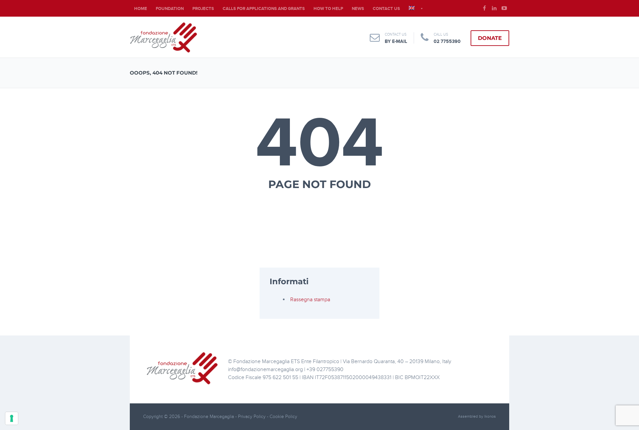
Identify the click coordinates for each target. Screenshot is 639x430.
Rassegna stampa (310, 299)
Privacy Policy (252, 416)
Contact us (386, 8)
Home (140, 8)
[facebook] (484, 8)
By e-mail (396, 41)
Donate (490, 38)
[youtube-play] (504, 8)
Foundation (170, 8)
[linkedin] (494, 8)
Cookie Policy (283, 416)
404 (320, 144)
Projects (203, 8)
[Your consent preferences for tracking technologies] (11, 418)
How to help (328, 8)
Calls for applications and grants (264, 8)
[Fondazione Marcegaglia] (163, 37)
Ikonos (490, 416)
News (358, 8)
